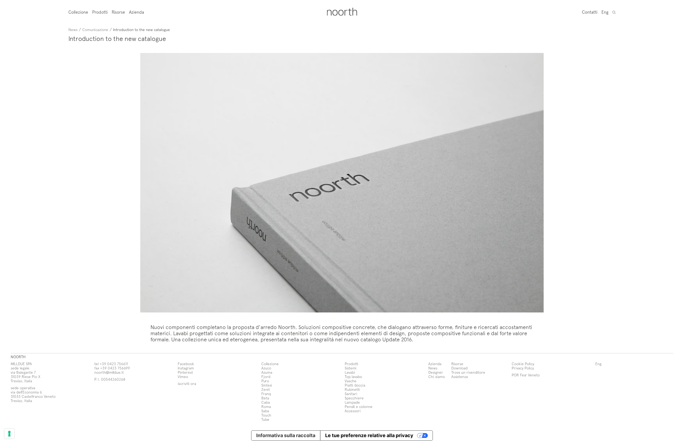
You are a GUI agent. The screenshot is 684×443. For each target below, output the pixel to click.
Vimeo (183, 376)
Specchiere (354, 397)
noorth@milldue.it (109, 372)
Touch (266, 415)
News (72, 29)
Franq (266, 393)
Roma (266, 406)
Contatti (589, 12)
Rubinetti (352, 389)
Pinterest (185, 372)
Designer (435, 372)
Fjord (265, 376)
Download (459, 368)
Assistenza (459, 376)
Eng (604, 12)
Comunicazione (95, 29)
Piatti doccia (355, 385)
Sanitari (351, 393)
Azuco (266, 368)
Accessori (353, 410)
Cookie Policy (523, 363)
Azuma (266, 372)
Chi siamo (436, 376)
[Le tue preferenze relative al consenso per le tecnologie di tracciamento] (9, 434)
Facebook (186, 363)
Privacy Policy (523, 368)
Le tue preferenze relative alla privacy (369, 435)
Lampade (352, 402)
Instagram (186, 368)
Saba (265, 410)
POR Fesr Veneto (526, 374)
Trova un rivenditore (468, 372)
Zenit (265, 389)
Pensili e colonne (358, 406)
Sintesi (266, 385)
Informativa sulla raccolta (285, 435)
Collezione (78, 11)
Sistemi (350, 368)
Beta (265, 397)
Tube (265, 419)
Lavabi (350, 372)
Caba (265, 402)
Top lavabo (353, 376)
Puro (265, 380)
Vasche (350, 380)
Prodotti (100, 11)
